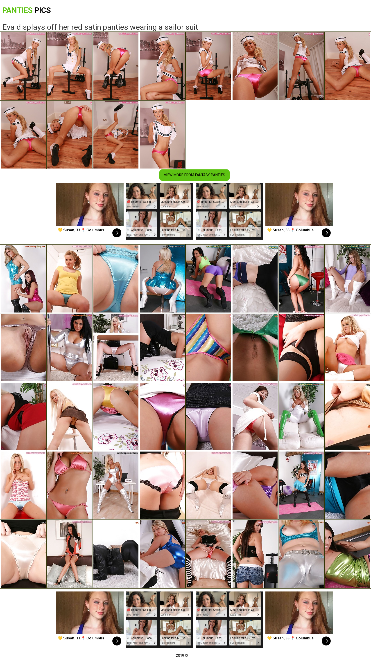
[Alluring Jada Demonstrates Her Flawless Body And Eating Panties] (208, 485)
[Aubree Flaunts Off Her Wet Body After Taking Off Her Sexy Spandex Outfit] (162, 278)
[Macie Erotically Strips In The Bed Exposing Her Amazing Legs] (116, 278)
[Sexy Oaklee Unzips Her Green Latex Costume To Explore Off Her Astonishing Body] (255, 347)
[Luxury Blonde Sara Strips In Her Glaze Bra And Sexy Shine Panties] (69, 416)
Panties (26, 10)
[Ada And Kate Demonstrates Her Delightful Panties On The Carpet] (23, 278)
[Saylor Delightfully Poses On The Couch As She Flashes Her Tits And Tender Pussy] (23, 347)
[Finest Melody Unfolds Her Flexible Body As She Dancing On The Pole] (162, 416)
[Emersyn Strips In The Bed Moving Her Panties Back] (162, 347)
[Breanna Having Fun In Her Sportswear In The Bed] (255, 278)
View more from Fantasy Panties (194, 175)
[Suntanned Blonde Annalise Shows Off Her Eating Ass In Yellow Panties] (116, 416)
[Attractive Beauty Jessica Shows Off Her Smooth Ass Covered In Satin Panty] (69, 554)
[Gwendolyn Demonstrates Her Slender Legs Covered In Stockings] (301, 347)
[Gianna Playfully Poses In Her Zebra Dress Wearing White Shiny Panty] (301, 485)
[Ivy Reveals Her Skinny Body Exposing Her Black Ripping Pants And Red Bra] (116, 554)
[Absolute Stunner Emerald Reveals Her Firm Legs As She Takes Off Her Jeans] (23, 485)
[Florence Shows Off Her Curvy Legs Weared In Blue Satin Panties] (69, 278)
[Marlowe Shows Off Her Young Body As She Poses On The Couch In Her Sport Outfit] (348, 278)
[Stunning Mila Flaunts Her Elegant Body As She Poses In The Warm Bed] (162, 554)
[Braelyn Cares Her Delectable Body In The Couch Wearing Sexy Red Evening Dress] (23, 416)
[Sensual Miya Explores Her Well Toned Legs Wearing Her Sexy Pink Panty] (208, 416)
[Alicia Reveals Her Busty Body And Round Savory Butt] (23, 554)
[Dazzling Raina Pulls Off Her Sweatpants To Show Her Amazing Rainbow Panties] (208, 347)
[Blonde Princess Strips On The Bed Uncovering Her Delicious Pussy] (348, 347)
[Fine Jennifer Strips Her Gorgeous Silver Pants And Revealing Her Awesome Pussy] (301, 554)
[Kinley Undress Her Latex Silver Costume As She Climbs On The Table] (116, 485)
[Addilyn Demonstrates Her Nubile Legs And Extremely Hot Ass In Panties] (255, 416)
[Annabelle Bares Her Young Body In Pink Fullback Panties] (162, 485)
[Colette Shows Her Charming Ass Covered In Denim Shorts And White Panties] (255, 554)
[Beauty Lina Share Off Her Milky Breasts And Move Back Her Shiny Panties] (348, 416)
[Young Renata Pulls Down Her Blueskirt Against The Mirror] (348, 485)
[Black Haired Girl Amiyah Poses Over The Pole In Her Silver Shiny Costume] (69, 347)
